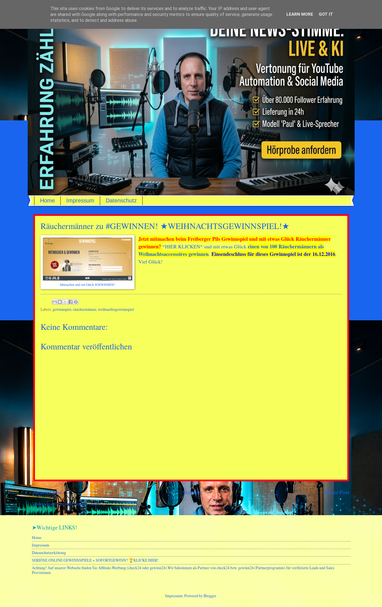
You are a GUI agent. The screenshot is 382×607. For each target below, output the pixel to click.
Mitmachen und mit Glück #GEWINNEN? (87, 285)
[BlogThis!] (60, 302)
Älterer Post (336, 492)
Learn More (299, 14)
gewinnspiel (62, 309)
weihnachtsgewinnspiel (116, 309)
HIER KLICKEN (182, 246)
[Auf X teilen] (65, 302)
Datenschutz (121, 200)
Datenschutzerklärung (49, 552)
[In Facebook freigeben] (70, 302)
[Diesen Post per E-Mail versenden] (54, 302)
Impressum (80, 200)
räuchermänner (84, 309)
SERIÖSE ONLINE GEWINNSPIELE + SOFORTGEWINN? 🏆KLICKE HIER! (95, 560)
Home (47, 200)
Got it (326, 14)
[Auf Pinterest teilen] (76, 302)
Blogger (210, 595)
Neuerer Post (47, 492)
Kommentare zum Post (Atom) (77, 503)
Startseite (192, 492)
